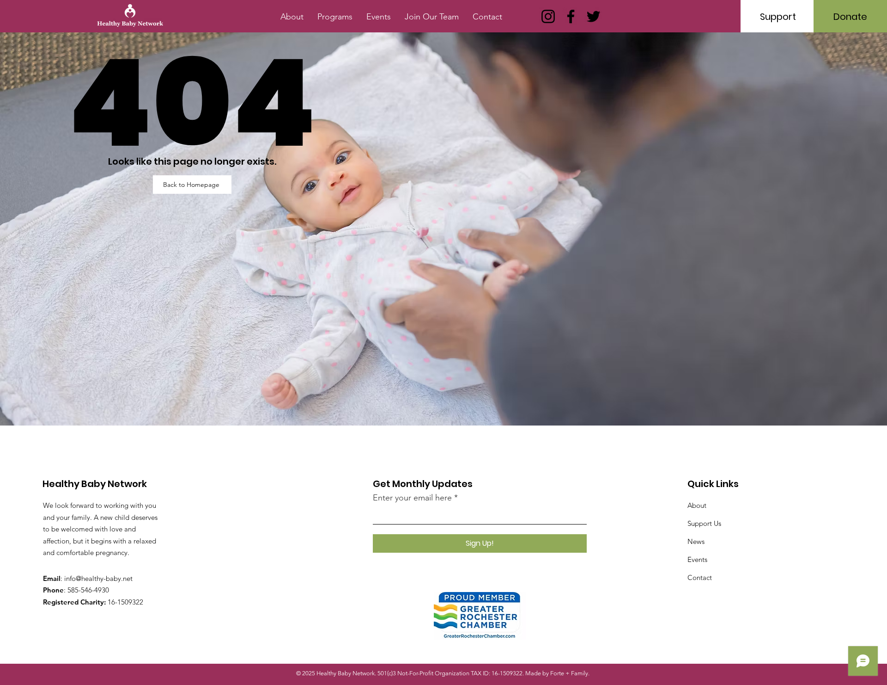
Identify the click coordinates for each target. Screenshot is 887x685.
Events (697, 559)
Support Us (704, 523)
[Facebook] (571, 16)
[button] (334, 16)
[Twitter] (593, 16)
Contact (699, 577)
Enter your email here (412, 498)
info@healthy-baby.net (98, 578)
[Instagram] (548, 16)
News (696, 541)
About (696, 505)
